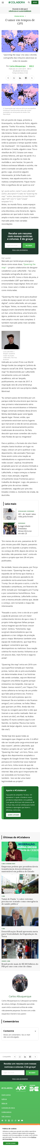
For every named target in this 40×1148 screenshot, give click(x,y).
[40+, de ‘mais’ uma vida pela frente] (10, 514)
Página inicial (19, 16)
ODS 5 (31, 66)
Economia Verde (10, 863)
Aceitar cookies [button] (10, 1143)
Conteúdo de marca (8, 1108)
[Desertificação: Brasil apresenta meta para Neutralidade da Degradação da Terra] (20, 916)
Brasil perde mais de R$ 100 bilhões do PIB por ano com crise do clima (20, 965)
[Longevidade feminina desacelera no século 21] (10, 528)
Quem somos (6, 1095)
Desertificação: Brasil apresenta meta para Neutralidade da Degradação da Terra (20, 934)
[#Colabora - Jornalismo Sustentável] (17, 2)
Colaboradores (6, 1112)
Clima (3, 863)
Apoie (35, 2)
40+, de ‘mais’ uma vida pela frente (27, 515)
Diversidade (30, 511)
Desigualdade (22, 511)
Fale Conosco (6, 1116)
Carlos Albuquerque (17, 66)
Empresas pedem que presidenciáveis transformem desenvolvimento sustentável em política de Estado (20, 869)
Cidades (4, 961)
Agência (4, 1099)
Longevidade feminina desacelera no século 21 (25, 530)
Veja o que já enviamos (20, 250)
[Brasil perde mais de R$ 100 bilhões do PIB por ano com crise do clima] (20, 949)
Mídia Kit (4, 1103)
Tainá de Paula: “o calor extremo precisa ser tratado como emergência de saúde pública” (20, 901)
